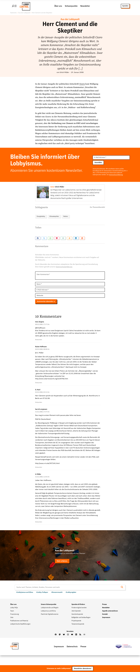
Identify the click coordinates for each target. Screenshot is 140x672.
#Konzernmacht (56, 592)
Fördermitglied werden (79, 608)
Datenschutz (72, 647)
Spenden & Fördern (78, 604)
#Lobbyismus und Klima (24, 592)
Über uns (58, 6)
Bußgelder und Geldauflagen (81, 617)
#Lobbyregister (71, 592)
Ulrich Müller (64, 72)
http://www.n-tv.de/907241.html (47, 463)
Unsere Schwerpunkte (48, 604)
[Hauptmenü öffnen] (14, 6)
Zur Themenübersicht (97, 207)
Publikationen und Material (19, 621)
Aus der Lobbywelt (24, 12)
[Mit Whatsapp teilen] (50, 238)
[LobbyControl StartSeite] (17, 646)
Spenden (125, 6)
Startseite (13, 12)
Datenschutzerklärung (116, 175)
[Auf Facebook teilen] (37, 238)
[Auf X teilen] (44, 238)
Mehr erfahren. (62, 561)
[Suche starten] (122, 587)
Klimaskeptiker (54, 216)
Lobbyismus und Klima (48, 611)
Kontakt (105, 614)
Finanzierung (14, 614)
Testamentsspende (78, 624)
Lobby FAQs (14, 608)
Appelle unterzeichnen (110, 611)
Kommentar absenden (45, 301)
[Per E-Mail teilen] (63, 238)
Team (12, 611)
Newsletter (85, 6)
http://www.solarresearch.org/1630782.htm (51, 379)
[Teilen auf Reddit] (82, 238)
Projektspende (76, 621)
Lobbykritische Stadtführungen (20, 624)
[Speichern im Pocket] (56, 238)
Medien (65, 216)
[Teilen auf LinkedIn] (75, 238)
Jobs (11, 617)
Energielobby (41, 216)
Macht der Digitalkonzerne (49, 614)
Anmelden (98, 162)
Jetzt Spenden (76, 611)
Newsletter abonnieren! (82, 668)
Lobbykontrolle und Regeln (49, 608)
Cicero (82, 84)
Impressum (106, 617)
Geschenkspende (77, 614)
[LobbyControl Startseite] (24, 6)
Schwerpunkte (71, 6)
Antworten (38, 339)
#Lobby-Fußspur (42, 592)
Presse (104, 604)
